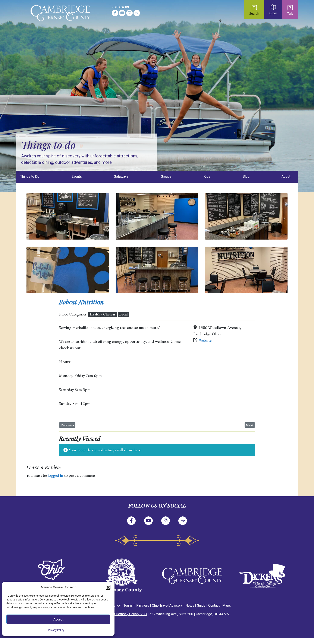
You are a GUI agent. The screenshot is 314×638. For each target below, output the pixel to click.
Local (123, 314)
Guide (201, 605)
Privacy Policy (56, 630)
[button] (108, 587)
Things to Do (29, 176)
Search (254, 14)
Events (77, 176)
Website (205, 340)
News (189, 605)
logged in (55, 475)
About (286, 176)
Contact (214, 605)
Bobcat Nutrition (81, 302)
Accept (58, 619)
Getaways (121, 176)
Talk (290, 14)
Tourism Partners (136, 605)
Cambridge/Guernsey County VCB (122, 614)
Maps (226, 605)
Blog (246, 176)
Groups (166, 176)
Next (250, 425)
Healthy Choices (103, 314)
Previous (67, 425)
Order (273, 13)
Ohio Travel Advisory (167, 605)
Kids (207, 176)
